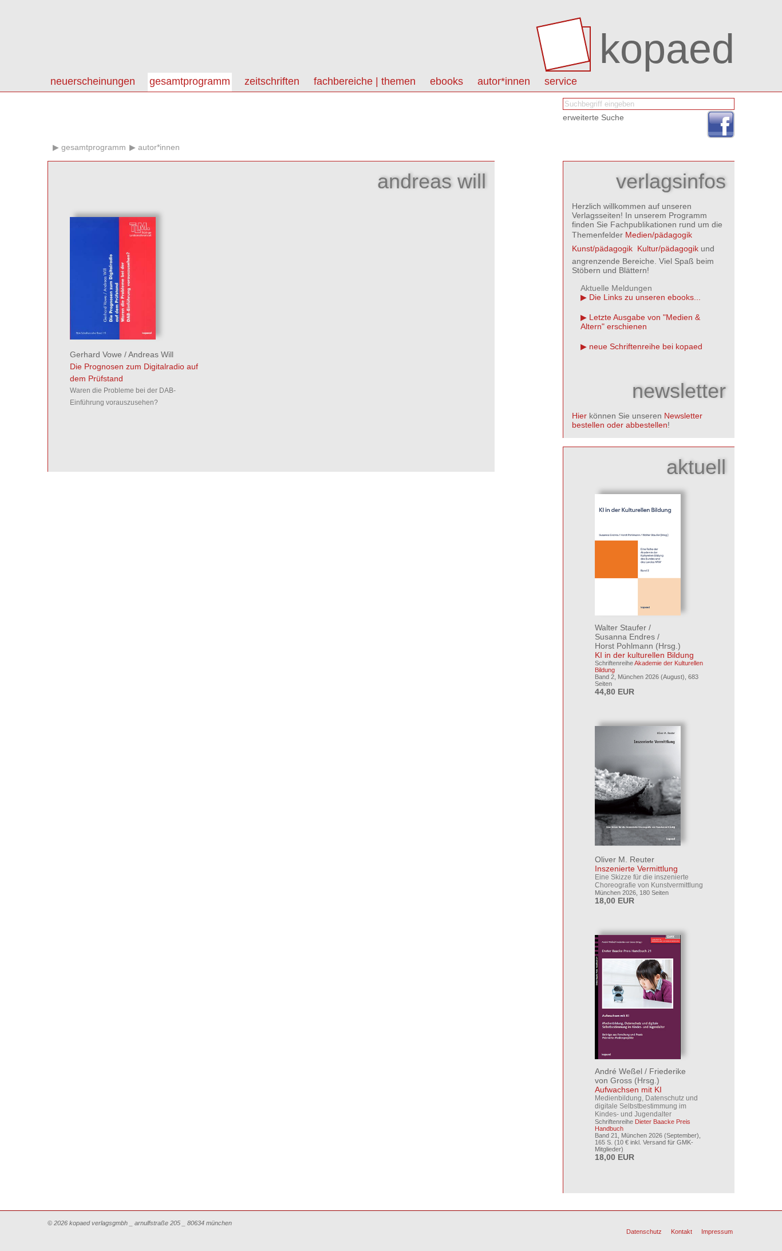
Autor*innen (159, 147)
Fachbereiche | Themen (365, 81)
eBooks (446, 81)
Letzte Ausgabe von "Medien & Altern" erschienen (640, 322)
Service (560, 81)
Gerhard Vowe (96, 354)
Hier (579, 415)
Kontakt (681, 1231)
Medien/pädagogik (658, 234)
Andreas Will (150, 354)
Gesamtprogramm (189, 81)
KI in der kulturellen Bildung (644, 655)
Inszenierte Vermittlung (636, 868)
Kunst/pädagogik (602, 248)
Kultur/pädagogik (667, 248)
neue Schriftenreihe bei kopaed (645, 346)
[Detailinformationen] (113, 336)
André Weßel (618, 1071)
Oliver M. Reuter (624, 859)
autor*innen (503, 81)
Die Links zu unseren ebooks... (645, 297)
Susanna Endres (625, 636)
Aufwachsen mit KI (628, 1089)
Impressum (717, 1231)
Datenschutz (644, 1231)
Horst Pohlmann (624, 645)
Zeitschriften (271, 81)
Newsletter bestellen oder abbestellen (637, 420)
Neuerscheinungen (92, 81)
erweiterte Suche (593, 117)
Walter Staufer (620, 627)
